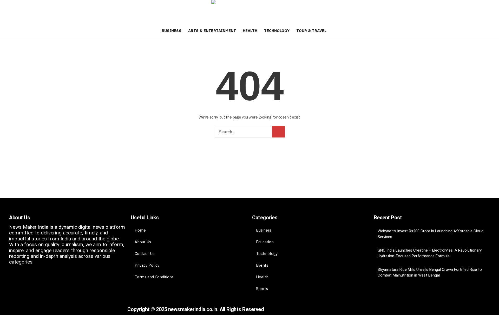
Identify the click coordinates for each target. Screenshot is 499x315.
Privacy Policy (147, 265)
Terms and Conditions (154, 276)
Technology (267, 253)
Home (140, 230)
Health (262, 276)
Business (264, 230)
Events (262, 265)
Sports (262, 288)
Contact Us (144, 253)
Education (265, 241)
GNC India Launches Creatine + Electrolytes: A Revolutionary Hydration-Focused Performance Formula (430, 253)
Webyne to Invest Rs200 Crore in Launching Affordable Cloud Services (430, 234)
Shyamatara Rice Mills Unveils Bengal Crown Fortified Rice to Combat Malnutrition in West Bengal (430, 272)
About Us (143, 241)
